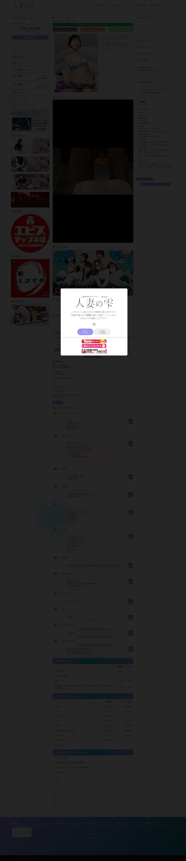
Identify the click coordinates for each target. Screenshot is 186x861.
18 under (102, 332)
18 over (85, 332)
